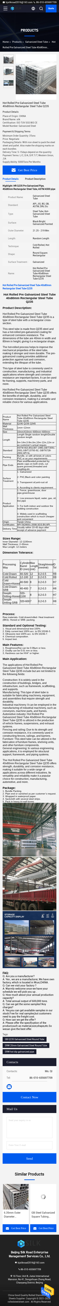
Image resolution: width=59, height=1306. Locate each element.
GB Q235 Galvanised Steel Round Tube (24, 1039)
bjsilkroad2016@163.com (19, 2)
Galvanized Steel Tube (36, 42)
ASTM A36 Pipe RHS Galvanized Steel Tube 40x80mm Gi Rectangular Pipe (41, 1215)
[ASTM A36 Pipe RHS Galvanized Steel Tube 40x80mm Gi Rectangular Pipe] (43, 1197)
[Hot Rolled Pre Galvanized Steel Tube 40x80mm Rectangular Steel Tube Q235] (36, 77)
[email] (9, 1087)
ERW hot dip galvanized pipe (19, 1051)
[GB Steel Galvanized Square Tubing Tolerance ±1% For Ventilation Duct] (16, 1197)
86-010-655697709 (46, 2)
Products (17, 42)
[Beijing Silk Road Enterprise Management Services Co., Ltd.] (16, 8)
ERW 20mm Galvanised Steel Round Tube (26, 1045)
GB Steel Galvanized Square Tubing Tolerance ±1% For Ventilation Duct (15, 1215)
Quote (51, 8)
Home (6, 42)
